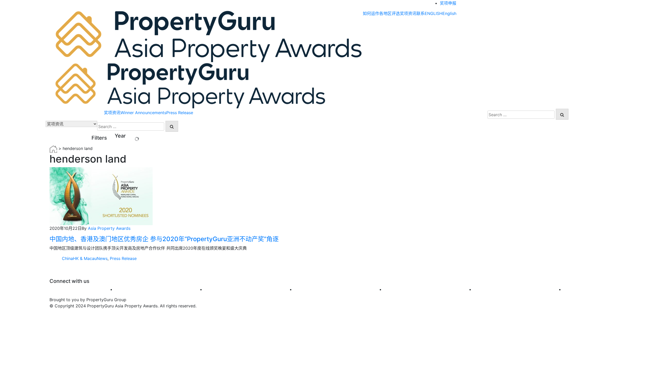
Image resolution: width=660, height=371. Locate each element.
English (449, 13)
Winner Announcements (143, 112)
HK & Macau (85, 258)
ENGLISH (433, 13)
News (102, 258)
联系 (420, 13)
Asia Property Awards (109, 228)
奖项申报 (448, 3)
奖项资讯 (408, 13)
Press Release (179, 112)
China (67, 258)
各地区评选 (389, 13)
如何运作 (371, 13)
